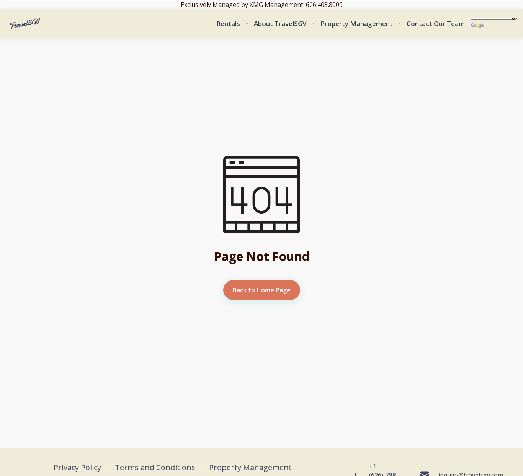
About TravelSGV (280, 24)
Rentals (228, 24)
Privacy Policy (77, 467)
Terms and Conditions (155, 467)
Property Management (356, 24)
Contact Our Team (436, 24)
